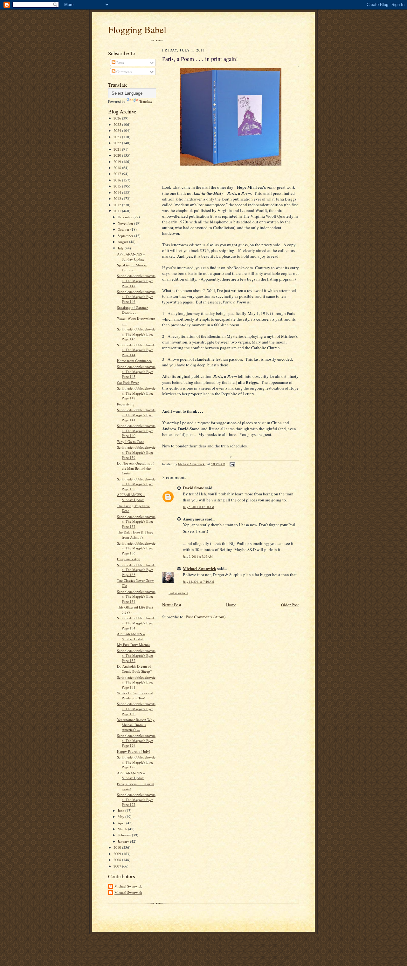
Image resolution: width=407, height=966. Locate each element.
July (121, 248)
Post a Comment (178, 593)
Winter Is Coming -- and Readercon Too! (135, 695)
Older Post (290, 605)
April (122, 822)
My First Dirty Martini (133, 644)
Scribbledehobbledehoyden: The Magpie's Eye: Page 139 (136, 452)
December (126, 216)
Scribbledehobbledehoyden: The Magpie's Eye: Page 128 (136, 762)
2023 (118, 136)
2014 (118, 192)
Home (231, 605)
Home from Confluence (134, 360)
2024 (118, 130)
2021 (118, 149)
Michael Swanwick (128, 886)
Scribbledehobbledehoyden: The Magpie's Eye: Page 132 (136, 655)
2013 (118, 198)
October (124, 229)
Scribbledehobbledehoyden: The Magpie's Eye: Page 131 (136, 682)
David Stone (193, 488)
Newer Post (171, 605)
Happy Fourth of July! (133, 751)
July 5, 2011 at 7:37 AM (198, 556)
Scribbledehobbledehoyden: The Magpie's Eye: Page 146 (136, 296)
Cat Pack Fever (128, 382)
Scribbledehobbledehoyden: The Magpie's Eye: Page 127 (136, 799)
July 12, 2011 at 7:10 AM (198, 582)
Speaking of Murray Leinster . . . (132, 267)
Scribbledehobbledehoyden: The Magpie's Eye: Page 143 (136, 371)
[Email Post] (232, 464)
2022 (118, 142)
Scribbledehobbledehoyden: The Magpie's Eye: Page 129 (136, 740)
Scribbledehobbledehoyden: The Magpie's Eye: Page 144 (136, 350)
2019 (118, 161)
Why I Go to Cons (130, 441)
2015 (118, 186)
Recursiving (126, 404)
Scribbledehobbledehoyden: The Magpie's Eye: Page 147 (136, 280)
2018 (118, 167)
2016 (118, 180)
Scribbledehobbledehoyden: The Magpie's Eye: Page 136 (136, 548)
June (121, 810)
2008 (118, 859)
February (125, 835)
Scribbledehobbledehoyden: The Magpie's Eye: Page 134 (136, 596)
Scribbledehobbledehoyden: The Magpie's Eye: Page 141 (136, 414)
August (123, 241)
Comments (123, 71)
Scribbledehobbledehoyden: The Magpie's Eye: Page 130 (136, 708)
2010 (118, 847)
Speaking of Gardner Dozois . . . (132, 310)
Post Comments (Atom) (205, 617)
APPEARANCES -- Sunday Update (131, 257)
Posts (119, 62)
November (126, 223)
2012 (118, 204)
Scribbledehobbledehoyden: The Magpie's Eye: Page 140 (136, 430)
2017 (118, 173)
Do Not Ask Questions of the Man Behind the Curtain (135, 468)
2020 (118, 155)
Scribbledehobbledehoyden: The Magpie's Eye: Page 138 (136, 484)
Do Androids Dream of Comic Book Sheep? (134, 669)
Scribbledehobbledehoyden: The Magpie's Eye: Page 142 (136, 393)
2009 (118, 853)
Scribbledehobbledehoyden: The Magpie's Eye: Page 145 (136, 334)
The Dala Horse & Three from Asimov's (135, 535)
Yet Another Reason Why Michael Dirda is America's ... (136, 724)
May (121, 816)
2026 (118, 118)
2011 (118, 210)
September (126, 235)
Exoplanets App (128, 558)
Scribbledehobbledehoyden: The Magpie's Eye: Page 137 (136, 521)
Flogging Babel (137, 29)
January (124, 841)
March (123, 829)
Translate (145, 101)
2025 (118, 124)
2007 (118, 866)
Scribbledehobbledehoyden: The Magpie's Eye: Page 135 (136, 569)
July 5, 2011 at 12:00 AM (198, 507)
